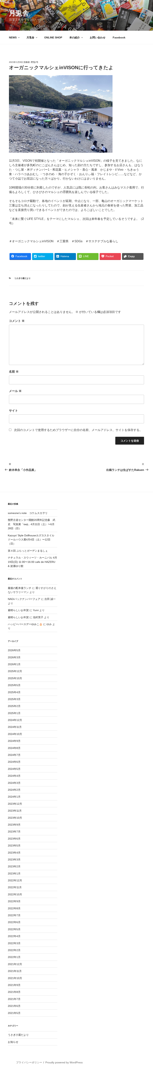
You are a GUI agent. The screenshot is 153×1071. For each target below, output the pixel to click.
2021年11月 (15, 971)
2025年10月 (15, 678)
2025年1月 (14, 713)
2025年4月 (14, 692)
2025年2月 (14, 706)
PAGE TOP (146, 1035)
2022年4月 (14, 936)
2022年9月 (14, 901)
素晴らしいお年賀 (18, 610)
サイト (13, 410)
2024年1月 (14, 796)
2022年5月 (14, 929)
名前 (14, 371)
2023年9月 (14, 824)
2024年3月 (14, 782)
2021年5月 (14, 1013)
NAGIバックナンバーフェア (24, 599)
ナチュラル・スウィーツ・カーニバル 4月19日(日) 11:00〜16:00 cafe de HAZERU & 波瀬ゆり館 (32, 561)
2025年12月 (15, 671)
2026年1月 (14, 664)
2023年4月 (14, 852)
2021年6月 (14, 1005)
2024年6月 (14, 761)
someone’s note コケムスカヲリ (28, 513)
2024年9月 (14, 740)
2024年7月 (14, 754)
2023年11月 (15, 810)
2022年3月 (14, 943)
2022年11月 (15, 887)
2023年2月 (14, 866)
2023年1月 (14, 873)
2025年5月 (14, 685)
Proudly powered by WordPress (64, 1062)
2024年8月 (14, 748)
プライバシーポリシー (29, 1062)
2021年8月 (14, 991)
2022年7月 (14, 915)
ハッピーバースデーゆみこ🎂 (25, 624)
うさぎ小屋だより (22, 278)
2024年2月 (14, 789)
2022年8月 (14, 908)
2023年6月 (14, 838)
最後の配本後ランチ (19, 588)
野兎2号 (34, 62)
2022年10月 (15, 894)
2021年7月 (14, 999)
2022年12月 (15, 880)
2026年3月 (14, 657)
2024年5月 (14, 768)
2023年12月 (15, 803)
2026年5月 (14, 650)
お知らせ (13, 1041)
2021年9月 (14, 985)
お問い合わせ (97, 37)
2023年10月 (15, 817)
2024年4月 (14, 775)
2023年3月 (14, 859)
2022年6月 (14, 922)
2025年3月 (14, 699)
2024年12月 (15, 720)
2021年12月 (15, 964)
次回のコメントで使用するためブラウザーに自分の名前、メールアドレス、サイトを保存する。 (78, 430)
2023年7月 (14, 831)
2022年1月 (14, 957)
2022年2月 (14, 950)
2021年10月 (15, 978)
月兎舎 (19, 13)
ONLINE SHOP (53, 37)
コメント (17, 320)
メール (15, 391)
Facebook (119, 37)
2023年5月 (14, 845)
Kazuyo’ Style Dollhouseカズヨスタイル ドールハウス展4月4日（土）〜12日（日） (32, 539)
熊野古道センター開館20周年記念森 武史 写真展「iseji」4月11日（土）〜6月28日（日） (31, 524)
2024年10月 (15, 734)
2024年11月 (15, 726)
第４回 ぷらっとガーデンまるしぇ (28, 550)
